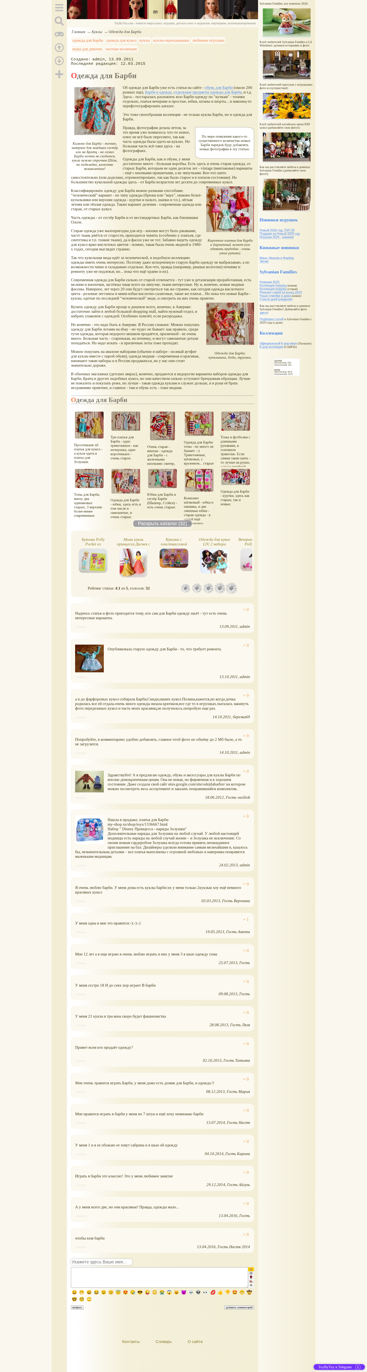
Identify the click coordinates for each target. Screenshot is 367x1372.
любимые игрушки (208, 40)
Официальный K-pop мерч (278, 343)
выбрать (77, 1307)
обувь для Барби (219, 87)
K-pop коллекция (271, 346)
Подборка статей (272, 319)
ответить (81, 626)
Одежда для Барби (125, 31)
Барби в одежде (158, 92)
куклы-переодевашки (171, 40)
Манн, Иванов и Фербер (277, 258)
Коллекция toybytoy (273, 285)
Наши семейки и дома (275, 295)
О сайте (195, 1341)
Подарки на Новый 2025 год (280, 233)
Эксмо (264, 261)
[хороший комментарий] (246, 609)
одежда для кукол (121, 40)
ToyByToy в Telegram (335, 1367)
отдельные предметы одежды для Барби (208, 92)
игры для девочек (87, 49)
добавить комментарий (239, 1307)
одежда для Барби (87, 40)
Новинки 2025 (269, 282)
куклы (144, 40)
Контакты (131, 1341)
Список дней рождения (276, 299)
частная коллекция (121, 49)
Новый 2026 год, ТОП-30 (277, 230)
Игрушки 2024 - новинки (277, 237)
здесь (263, 312)
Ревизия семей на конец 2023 (281, 292)
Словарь (164, 1341)
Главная (78, 31)
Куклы (97, 31)
